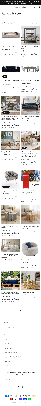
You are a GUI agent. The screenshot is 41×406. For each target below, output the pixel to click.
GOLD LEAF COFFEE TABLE (28, 292)
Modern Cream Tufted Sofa (8, 47)
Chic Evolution (18, 402)
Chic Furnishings (9, 327)
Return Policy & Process (11, 344)
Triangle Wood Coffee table (8, 152)
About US (7, 365)
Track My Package (9, 361)
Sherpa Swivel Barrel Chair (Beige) (29, 260)
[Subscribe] (35, 380)
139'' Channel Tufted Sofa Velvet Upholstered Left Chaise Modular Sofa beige (10, 255)
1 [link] (15, 310)
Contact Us (7, 339)
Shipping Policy (8, 348)
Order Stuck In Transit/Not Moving (14, 357)
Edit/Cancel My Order (10, 352)
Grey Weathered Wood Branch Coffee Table (9, 227)
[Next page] (26, 310)
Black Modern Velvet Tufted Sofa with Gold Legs (10, 81)
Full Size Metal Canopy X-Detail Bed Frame (30, 47)
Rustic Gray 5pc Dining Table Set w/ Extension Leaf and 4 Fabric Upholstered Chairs (30, 82)
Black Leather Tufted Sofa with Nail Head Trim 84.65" (30, 117)
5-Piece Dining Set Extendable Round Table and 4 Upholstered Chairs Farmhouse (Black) (9, 118)
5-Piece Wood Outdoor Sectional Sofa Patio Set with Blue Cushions (10, 292)
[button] (2, 7)
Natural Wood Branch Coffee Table (30, 226)
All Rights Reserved (25, 402)
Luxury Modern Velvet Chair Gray (9, 191)
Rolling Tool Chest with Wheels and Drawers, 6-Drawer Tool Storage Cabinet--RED (30, 192)
